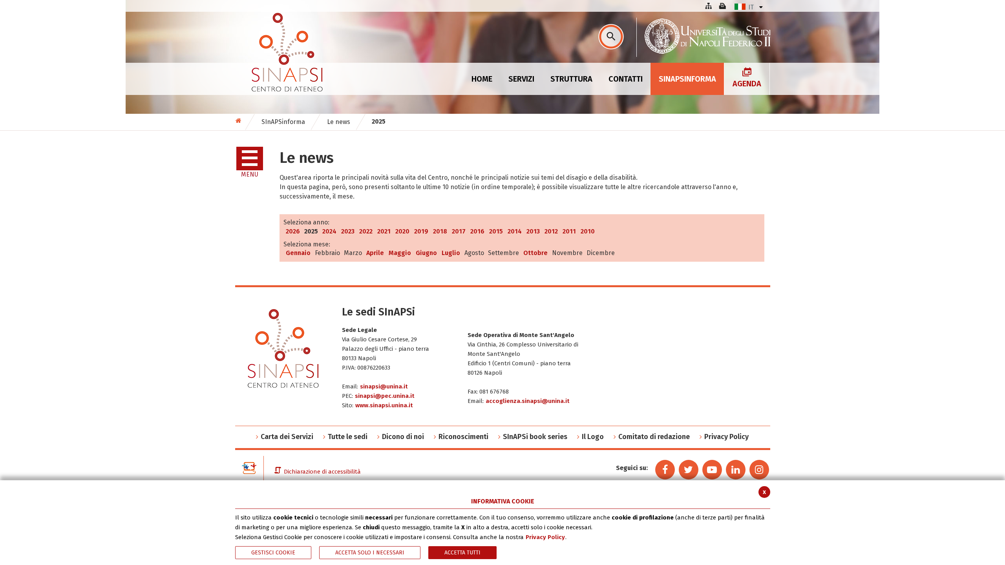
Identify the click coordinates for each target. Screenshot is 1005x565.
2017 (459, 231)
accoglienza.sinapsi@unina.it (528, 401)
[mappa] (708, 6)
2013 (533, 231)
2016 (477, 231)
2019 (421, 231)
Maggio (400, 253)
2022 (366, 231)
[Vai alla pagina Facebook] (665, 469)
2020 (402, 231)
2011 (569, 231)
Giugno (426, 253)
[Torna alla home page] (239, 121)
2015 (496, 231)
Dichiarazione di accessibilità (322, 471)
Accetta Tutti (462, 552)
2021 (384, 231)
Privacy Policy (545, 537)
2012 (551, 231)
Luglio (451, 253)
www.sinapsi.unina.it (384, 405)
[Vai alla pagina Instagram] (759, 469)
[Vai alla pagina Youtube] (712, 469)
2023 (347, 231)
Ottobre (535, 253)
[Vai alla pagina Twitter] (688, 469)
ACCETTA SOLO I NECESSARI (369, 552)
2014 (515, 231)
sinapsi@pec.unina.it (385, 395)
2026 (293, 231)
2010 (588, 231)
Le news (338, 122)
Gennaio (298, 253)
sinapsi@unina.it (384, 386)
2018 (440, 231)
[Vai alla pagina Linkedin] (736, 469)
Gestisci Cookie (273, 552)
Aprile (375, 253)
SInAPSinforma (283, 122)
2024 (329, 231)
